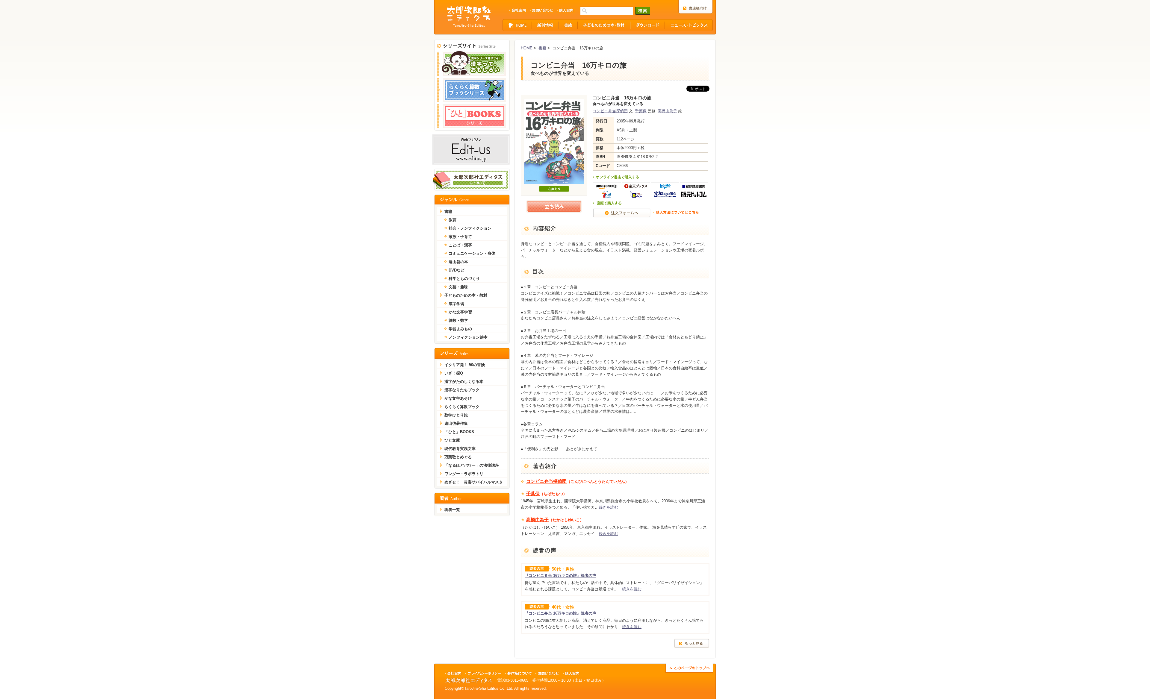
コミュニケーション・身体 (472, 253)
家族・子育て (460, 236)
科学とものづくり (464, 278)
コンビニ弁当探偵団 (610, 111)
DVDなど (456, 270)
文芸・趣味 (458, 287)
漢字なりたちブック (461, 390)
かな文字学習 (460, 312)
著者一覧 (452, 509)
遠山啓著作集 (456, 423)
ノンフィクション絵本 (468, 337)
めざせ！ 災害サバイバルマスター (475, 482)
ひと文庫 (452, 440)
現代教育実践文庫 (460, 448)
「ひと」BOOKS (459, 432)
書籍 (542, 48)
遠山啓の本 (458, 262)
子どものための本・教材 (465, 295)
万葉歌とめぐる (458, 457)
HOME (526, 48)
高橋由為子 (667, 111)
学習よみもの (460, 329)
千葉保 (641, 111)
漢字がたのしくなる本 (463, 381)
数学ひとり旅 (456, 415)
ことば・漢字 (460, 245)
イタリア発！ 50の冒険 (464, 365)
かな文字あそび (458, 398)
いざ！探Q (453, 373)
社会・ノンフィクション (470, 228)
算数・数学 (458, 320)
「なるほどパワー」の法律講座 (471, 465)
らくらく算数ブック (461, 406)
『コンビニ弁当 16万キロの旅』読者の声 (560, 575)
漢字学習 (456, 303)
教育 (452, 220)
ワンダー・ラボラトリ (463, 473)
